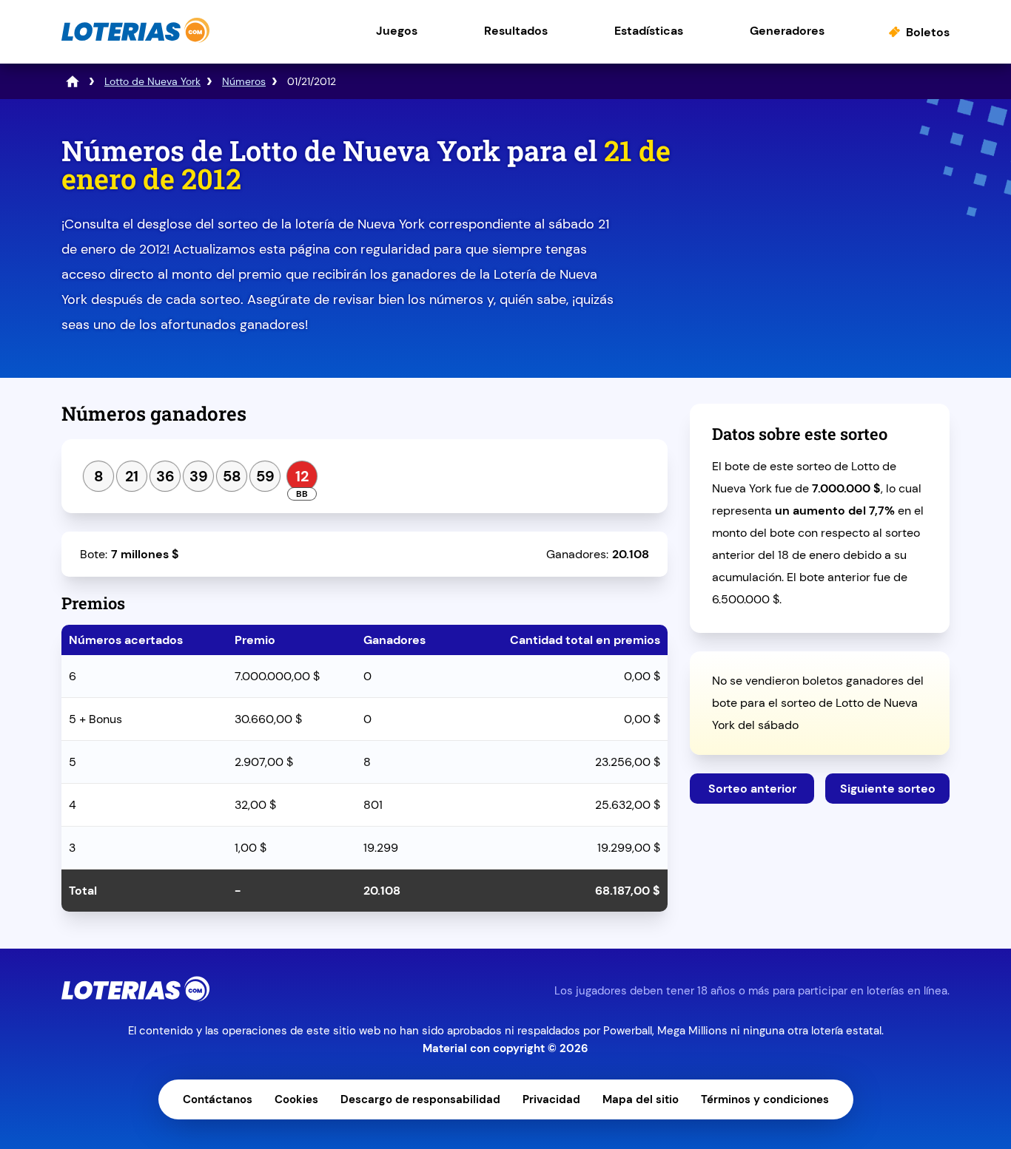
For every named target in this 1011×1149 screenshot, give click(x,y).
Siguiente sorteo (888, 788)
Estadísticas (648, 30)
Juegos (396, 30)
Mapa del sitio (640, 1099)
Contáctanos (217, 1099)
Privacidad (551, 1099)
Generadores (787, 30)
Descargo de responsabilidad (420, 1099)
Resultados (516, 30)
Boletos (928, 32)
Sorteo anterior (752, 788)
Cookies (296, 1099)
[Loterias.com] (135, 39)
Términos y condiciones (765, 1099)
